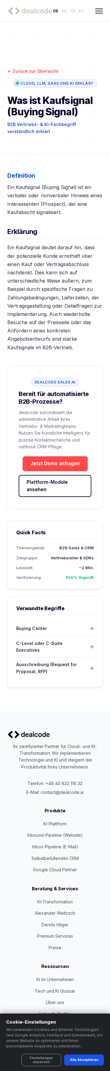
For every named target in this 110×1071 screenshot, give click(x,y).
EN (64, 11)
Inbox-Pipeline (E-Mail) (55, 846)
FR (73, 11)
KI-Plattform (55, 823)
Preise (55, 947)
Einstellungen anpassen (41, 1060)
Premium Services (55, 936)
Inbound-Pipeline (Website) (55, 835)
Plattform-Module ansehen (47, 485)
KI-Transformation (55, 901)
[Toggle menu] (99, 11)
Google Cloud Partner (55, 869)
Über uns (55, 1002)
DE (55, 11)
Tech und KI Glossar (55, 991)
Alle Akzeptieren (84, 1060)
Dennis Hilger (55, 924)
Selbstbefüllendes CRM (55, 858)
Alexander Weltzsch (55, 913)
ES (81, 11)
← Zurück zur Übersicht (32, 71)
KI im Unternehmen (55, 979)
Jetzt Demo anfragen (55, 463)
